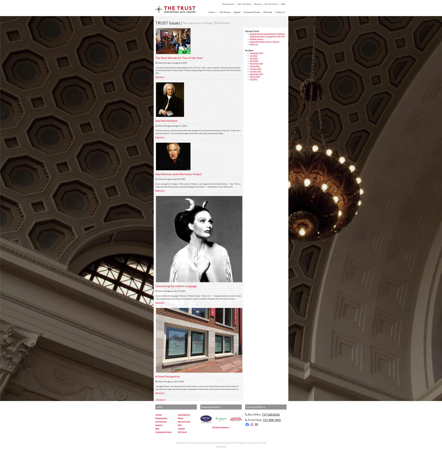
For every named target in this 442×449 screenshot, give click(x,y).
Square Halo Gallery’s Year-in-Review (264, 42)
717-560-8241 (271, 414)
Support (237, 12)
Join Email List (228, 4)
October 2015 (255, 71)
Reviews (258, 4)
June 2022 (254, 58)
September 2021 (256, 63)
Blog (157, 428)
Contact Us (280, 12)
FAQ (283, 4)
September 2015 (256, 74)
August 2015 (255, 76)
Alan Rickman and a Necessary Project (178, 174)
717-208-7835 (272, 419)
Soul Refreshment (166, 120)
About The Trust (244, 4)
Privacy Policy (221, 447)
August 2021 (255, 66)
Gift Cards (267, 12)
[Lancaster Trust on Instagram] (252, 425)
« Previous (159, 399)
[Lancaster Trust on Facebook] (247, 425)
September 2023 (256, 53)
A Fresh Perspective (167, 376)
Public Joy (254, 44)
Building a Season (256, 39)
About (180, 418)
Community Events (252, 12)
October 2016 (255, 69)
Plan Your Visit (271, 4)
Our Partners (225, 12)
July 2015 (253, 79)
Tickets (212, 12)
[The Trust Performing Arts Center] (175, 9)
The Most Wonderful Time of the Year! (179, 57)
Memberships (161, 418)
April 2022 (254, 61)
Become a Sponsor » (221, 427)
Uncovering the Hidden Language (176, 286)
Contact (181, 428)
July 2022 (253, 56)
